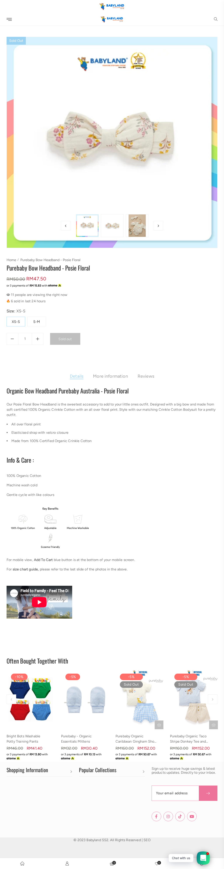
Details (76, 376)
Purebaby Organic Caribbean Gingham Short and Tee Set (136, 741)
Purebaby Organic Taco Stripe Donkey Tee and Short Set (188, 741)
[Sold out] (159, 724)
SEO (147, 840)
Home (11, 260)
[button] (215, 19)
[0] (157, 863)
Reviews (146, 376)
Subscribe (208, 793)
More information (110, 376)
